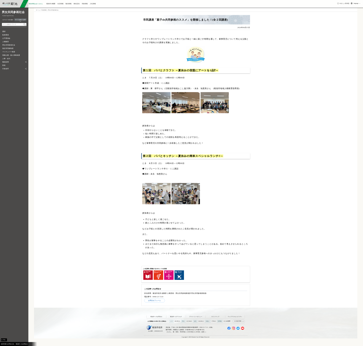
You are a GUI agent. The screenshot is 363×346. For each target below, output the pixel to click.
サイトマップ (215, 316)
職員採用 (5, 62)
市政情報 (44, 10)
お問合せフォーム (154, 300)
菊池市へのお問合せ (156, 316)
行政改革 (5, 68)
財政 (4, 65)
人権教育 (5, 41)
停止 (4, 339)
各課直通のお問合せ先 (7, 344)
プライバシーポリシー (195, 316)
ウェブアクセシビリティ (235, 316)
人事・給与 (6, 58)
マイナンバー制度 (8, 52)
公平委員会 (6, 38)
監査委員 (5, 35)
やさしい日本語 (344, 3)
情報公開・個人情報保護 (11, 55)
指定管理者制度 (8, 48)
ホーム (38, 10)
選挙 (4, 31)
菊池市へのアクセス (176, 316)
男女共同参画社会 (8, 45)
